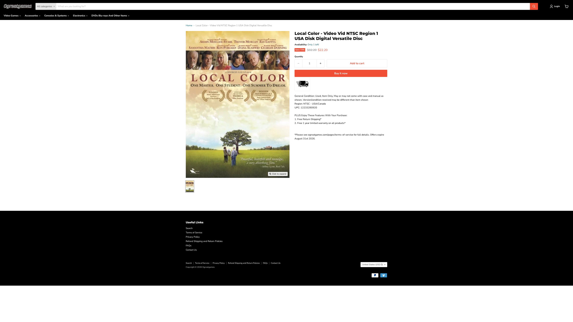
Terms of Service (194, 232)
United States (372, 264)
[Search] (534, 6)
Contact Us (191, 249)
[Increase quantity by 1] (320, 63)
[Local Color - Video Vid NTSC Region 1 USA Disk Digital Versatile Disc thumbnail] (189, 186)
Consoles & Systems (55, 15)
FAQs (188, 245)
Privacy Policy (193, 236)
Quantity (299, 56)
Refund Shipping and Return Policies (204, 241)
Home (189, 25)
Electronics (79, 15)
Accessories (32, 15)
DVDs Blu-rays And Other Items (109, 15)
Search (189, 228)
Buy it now (341, 73)
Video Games (11, 15)
